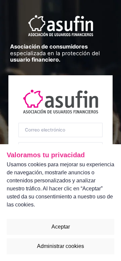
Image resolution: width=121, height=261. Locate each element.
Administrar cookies (60, 246)
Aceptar (60, 227)
